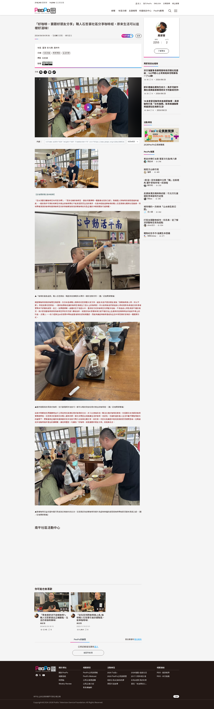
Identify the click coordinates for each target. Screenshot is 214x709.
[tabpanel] (88, 646)
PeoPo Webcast (89, 676)
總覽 (113, 11)
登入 (139, 3)
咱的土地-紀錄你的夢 (115, 680)
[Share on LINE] (49, 72)
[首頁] (45, 10)
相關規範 (62, 676)
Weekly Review (65, 683)
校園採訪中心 (145, 11)
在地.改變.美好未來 (139, 680)
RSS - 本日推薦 (163, 676)
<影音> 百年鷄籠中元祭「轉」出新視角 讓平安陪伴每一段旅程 (161, 181)
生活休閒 (66, 53)
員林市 (57, 48)
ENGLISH (157, 4)
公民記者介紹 (88, 683)
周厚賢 (42, 623)
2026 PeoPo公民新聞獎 (117, 676)
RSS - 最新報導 (163, 672)
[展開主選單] (175, 11)
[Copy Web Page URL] (54, 72)
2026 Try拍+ (112, 672)
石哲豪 (45, 58)
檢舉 (138, 36)
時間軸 (61, 680)
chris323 (151, 225)
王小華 (150, 212)
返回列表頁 (88, 653)
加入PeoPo (147, 4)
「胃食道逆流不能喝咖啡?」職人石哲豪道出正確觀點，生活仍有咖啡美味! (54, 617)
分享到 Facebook (138, 80)
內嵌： (39, 142)
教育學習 (56, 53)
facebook (37, 675)
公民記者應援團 (89, 680)
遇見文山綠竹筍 (151, 169)
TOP (176, 696)
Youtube (43, 675)
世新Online (151, 236)
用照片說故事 (112, 683)
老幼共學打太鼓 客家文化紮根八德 (160, 158)
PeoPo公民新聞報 (90, 672)
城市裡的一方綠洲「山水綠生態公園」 (160, 208)
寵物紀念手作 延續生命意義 (157, 233)
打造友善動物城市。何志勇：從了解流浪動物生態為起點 (161, 221)
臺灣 (44, 48)
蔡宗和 (150, 185)
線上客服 (175, 4)
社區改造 (46, 53)
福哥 (149, 172)
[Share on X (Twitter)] (45, 72)
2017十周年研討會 (138, 676)
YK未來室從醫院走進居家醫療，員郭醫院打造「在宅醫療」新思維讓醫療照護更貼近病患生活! (161, 104)
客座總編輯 (87, 687)
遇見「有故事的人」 (139, 683)
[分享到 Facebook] (40, 72)
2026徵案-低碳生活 (139, 672)
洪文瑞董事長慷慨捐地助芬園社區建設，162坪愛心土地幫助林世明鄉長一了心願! (161, 73)
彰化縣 (50, 48)
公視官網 (166, 4)
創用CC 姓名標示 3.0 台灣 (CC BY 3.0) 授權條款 (47, 63)
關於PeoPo (63, 672)
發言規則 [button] (138, 639)
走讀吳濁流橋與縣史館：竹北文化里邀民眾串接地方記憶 (161, 194)
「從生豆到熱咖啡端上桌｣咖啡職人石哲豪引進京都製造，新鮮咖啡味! (91, 617)
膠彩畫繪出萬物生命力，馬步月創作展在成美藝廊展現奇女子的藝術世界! (161, 88)
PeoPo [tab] (80, 639)
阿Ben (149, 199)
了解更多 (161, 51)
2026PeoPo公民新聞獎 (154, 144)
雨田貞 (150, 161)
